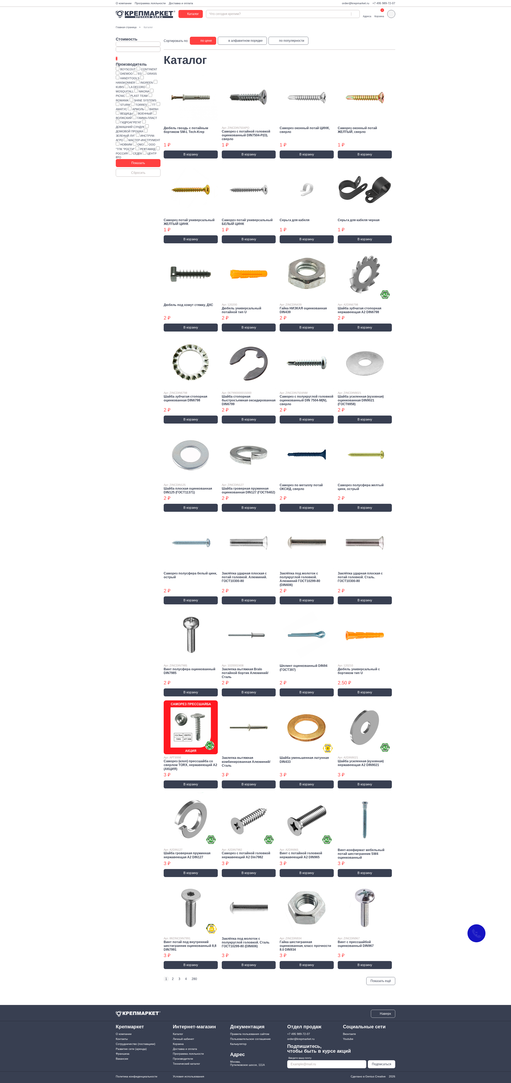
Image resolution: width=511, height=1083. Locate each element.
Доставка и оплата (181, 3)
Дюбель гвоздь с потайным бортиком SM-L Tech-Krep (186, 130)
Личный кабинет (183, 1038)
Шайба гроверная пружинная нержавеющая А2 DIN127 (187, 855)
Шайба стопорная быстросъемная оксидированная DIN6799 (248, 400)
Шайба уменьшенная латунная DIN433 (304, 759)
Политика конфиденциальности (136, 1076)
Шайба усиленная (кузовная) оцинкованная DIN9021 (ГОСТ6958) (361, 400)
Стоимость (126, 39)
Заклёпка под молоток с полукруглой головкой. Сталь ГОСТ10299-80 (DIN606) (245, 942)
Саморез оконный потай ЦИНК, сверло (305, 130)
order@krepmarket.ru (355, 3)
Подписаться (381, 1064)
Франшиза (122, 1053)
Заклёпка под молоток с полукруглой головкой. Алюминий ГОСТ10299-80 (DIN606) (300, 579)
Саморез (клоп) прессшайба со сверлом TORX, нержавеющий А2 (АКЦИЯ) (190, 764)
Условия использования (188, 1076)
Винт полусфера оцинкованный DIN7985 (189, 671)
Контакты (122, 1038)
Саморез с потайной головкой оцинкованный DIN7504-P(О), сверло (246, 135)
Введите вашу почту (299, 1058)
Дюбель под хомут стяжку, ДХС (188, 305)
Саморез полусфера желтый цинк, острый (361, 487)
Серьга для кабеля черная (358, 220)
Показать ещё (380, 981)
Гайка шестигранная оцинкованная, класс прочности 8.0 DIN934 (305, 945)
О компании (124, 3)
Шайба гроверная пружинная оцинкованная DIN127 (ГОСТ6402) (248, 490)
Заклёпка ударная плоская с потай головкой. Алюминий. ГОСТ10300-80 (244, 577)
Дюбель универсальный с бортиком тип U (359, 671)
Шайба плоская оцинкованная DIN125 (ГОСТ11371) (188, 490)
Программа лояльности (150, 3)
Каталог (178, 1033)
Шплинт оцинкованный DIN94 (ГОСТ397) (303, 667)
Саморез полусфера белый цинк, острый (190, 575)
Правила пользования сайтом (249, 1033)
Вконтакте (349, 1033)
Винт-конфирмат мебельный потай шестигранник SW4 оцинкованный (361, 853)
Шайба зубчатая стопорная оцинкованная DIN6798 (185, 398)
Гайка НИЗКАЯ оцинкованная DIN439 (303, 310)
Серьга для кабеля (294, 220)
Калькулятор (238, 1043)
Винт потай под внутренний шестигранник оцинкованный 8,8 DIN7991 (190, 945)
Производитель (131, 64)
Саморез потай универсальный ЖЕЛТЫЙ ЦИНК (189, 222)
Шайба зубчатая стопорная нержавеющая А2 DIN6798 (359, 310)
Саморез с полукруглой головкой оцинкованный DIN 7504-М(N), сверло (306, 400)
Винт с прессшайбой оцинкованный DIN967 (356, 943)
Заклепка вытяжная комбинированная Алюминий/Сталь (246, 761)
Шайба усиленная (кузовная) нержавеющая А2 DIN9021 (361, 763)
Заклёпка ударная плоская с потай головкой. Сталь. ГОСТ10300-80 (360, 577)
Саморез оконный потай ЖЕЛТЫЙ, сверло (357, 130)
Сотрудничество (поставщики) (135, 1043)
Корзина (178, 1043)
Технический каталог (186, 1063)
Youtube (348, 1038)
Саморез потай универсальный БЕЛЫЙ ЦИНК (247, 222)
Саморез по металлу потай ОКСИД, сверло (301, 487)
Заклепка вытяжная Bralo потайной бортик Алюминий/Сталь (245, 672)
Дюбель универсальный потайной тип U (241, 310)
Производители (183, 1058)
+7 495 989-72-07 (383, 3)
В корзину (190, 154)
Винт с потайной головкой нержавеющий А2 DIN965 (301, 855)
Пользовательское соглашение (250, 1038)
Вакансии (122, 1058)
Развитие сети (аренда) (131, 1048)
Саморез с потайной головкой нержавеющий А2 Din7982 (246, 855)
